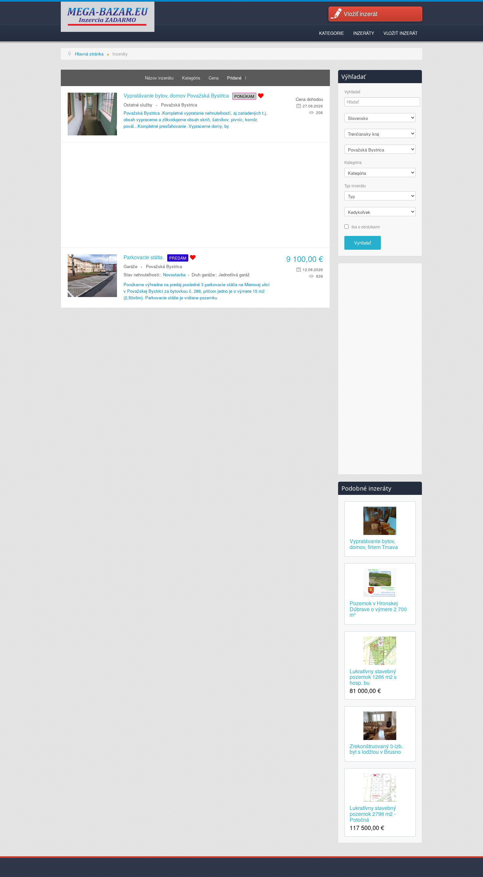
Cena (214, 78)
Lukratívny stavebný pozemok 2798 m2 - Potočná (373, 813)
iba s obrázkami (366, 226)
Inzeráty (363, 33)
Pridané (234, 78)
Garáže (130, 266)
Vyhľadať (352, 92)
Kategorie (331, 33)
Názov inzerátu (160, 78)
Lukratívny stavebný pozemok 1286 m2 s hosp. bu (373, 676)
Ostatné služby (138, 105)
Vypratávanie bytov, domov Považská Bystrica (176, 95)
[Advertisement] (195, 195)
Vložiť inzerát (361, 13)
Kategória (191, 78)
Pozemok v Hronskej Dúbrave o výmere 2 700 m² (378, 608)
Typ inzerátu (355, 186)
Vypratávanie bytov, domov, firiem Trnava (374, 543)
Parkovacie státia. (144, 257)
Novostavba (174, 274)
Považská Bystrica (179, 105)
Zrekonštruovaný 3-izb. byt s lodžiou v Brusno (376, 748)
